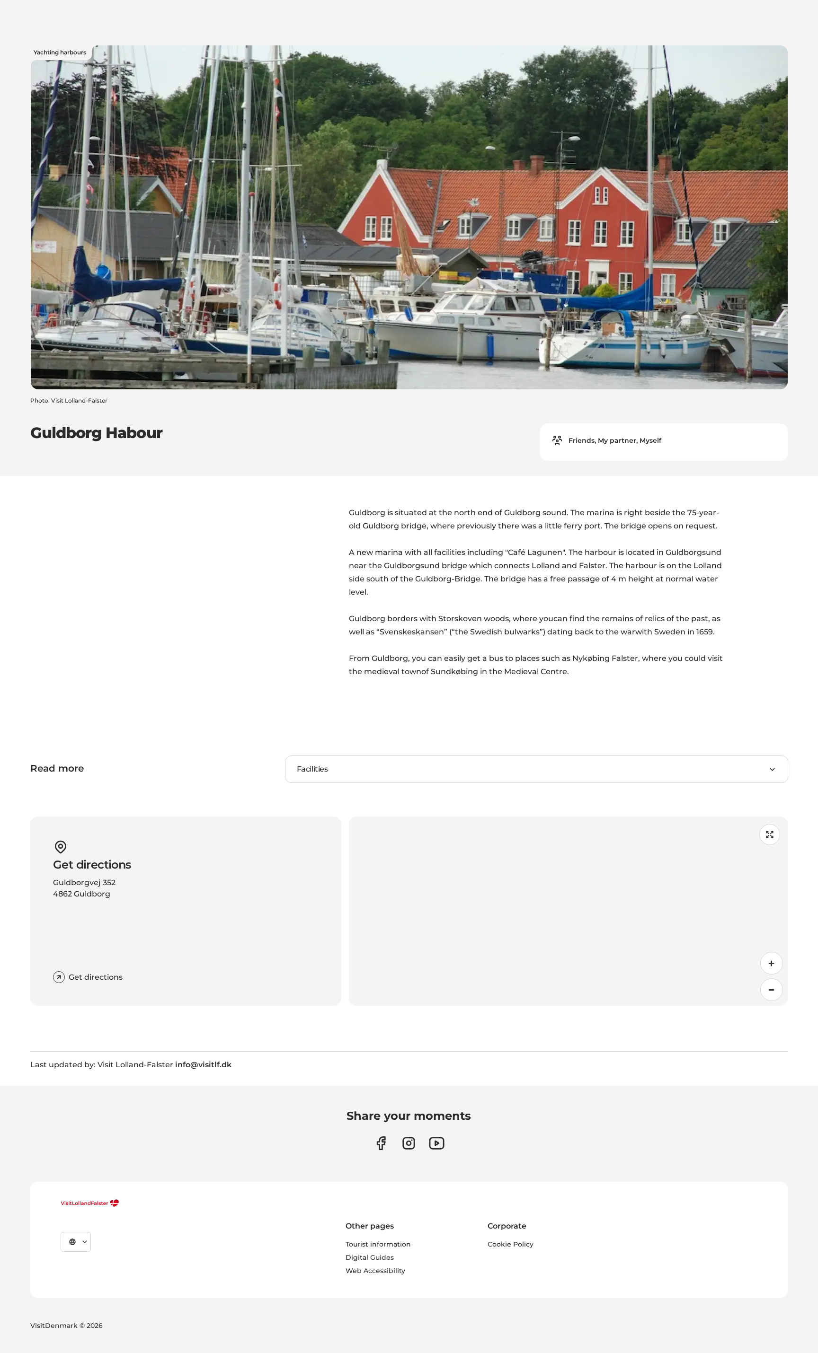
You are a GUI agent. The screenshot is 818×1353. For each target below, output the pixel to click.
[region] (568, 911)
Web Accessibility (375, 1270)
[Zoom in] (771, 963)
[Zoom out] (771, 989)
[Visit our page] (381, 1143)
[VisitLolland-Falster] (90, 1203)
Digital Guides (370, 1257)
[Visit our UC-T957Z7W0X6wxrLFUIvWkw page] (436, 1143)
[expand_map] (769, 834)
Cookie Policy (510, 1244)
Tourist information (378, 1244)
